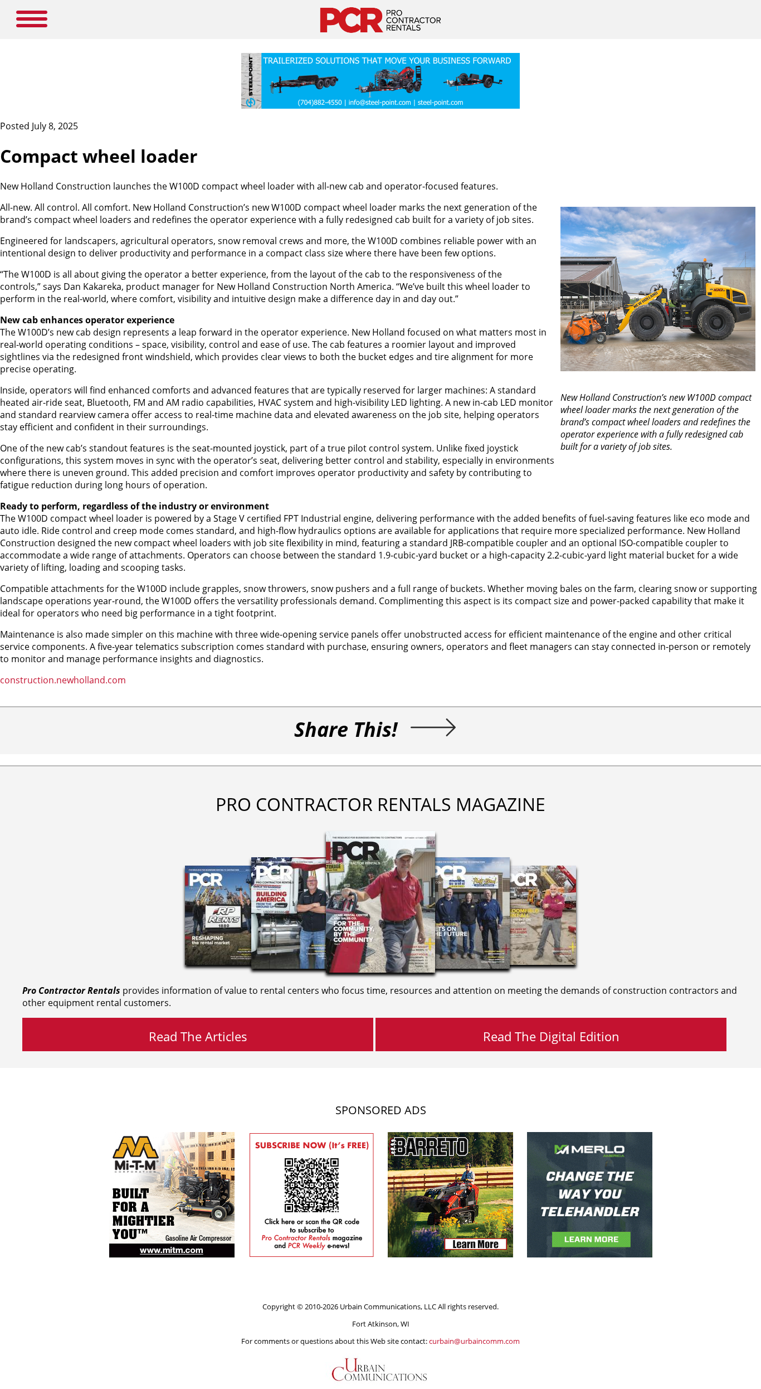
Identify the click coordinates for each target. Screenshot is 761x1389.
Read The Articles (198, 1036)
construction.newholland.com (63, 680)
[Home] (380, 36)
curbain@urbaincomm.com (474, 1341)
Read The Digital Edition (551, 1036)
